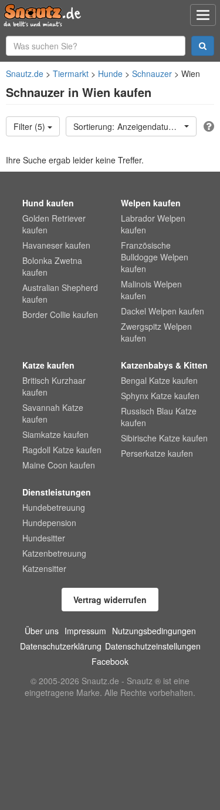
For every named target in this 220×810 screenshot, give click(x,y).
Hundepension (49, 522)
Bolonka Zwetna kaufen (52, 266)
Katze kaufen (48, 365)
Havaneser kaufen (56, 245)
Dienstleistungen (56, 492)
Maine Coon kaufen (58, 465)
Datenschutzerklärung (60, 646)
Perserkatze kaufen (157, 453)
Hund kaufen (48, 203)
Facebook (110, 661)
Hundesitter (43, 538)
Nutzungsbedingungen (154, 631)
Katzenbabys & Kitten (164, 365)
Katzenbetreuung (54, 553)
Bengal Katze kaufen (159, 380)
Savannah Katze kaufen (52, 413)
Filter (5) (30, 126)
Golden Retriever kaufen (54, 224)
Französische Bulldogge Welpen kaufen (154, 257)
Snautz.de (24, 73)
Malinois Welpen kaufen (151, 290)
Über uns (42, 631)
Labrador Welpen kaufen (153, 224)
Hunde (110, 73)
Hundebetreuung (53, 507)
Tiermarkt (71, 73)
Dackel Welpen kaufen (162, 311)
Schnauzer (152, 73)
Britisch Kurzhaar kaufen (54, 386)
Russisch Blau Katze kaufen (159, 417)
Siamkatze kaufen (55, 434)
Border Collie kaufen (60, 314)
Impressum (85, 631)
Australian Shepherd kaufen (60, 293)
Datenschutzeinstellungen (153, 646)
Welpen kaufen (151, 203)
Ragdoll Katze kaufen (61, 450)
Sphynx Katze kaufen (160, 395)
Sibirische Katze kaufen (164, 438)
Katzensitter (44, 568)
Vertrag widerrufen (110, 599)
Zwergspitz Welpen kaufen (156, 332)
